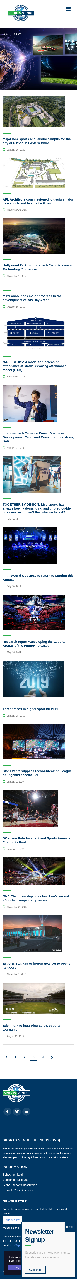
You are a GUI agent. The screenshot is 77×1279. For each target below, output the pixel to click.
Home (6, 34)
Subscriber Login (13, 1174)
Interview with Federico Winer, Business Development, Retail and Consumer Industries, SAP (38, 437)
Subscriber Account (15, 1179)
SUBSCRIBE (12, 1220)
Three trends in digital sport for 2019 (30, 709)
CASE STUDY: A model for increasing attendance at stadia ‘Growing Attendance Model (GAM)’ (34, 366)
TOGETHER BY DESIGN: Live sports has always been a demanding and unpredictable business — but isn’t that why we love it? (37, 508)
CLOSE (69, 1227)
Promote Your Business (18, 1190)
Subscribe (35, 1269)
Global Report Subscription (20, 1185)
